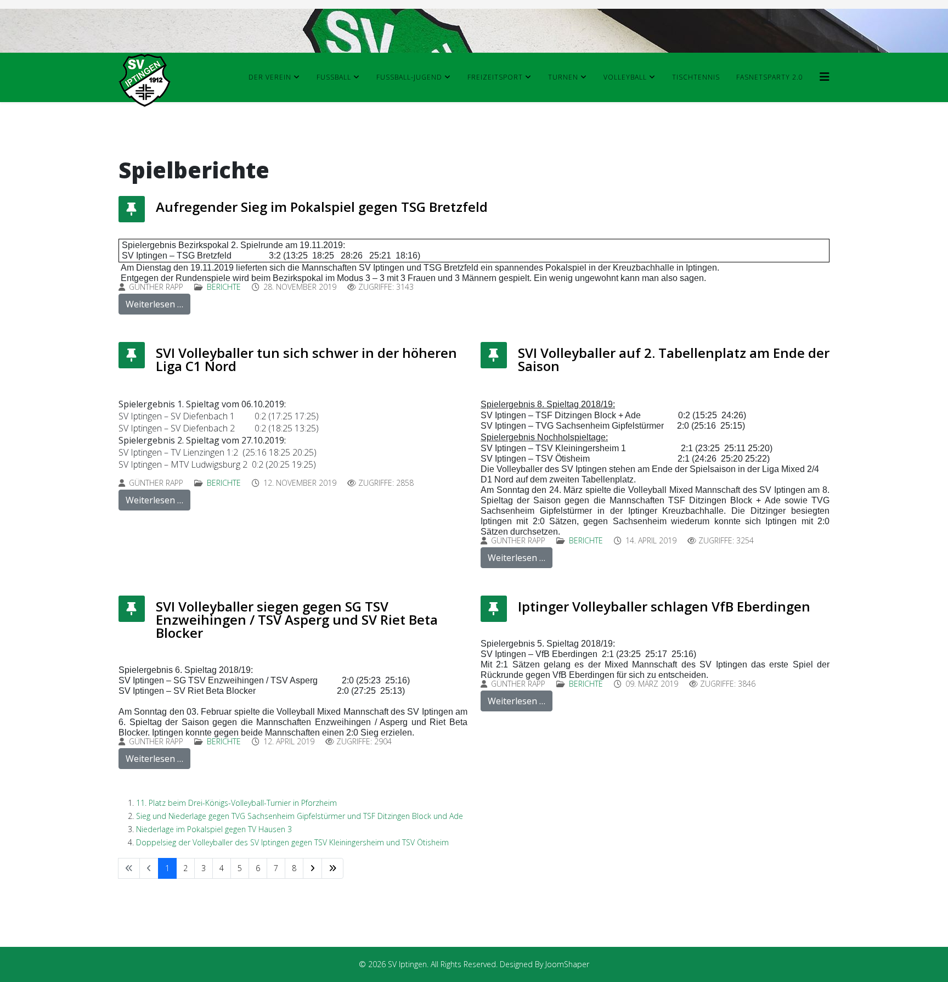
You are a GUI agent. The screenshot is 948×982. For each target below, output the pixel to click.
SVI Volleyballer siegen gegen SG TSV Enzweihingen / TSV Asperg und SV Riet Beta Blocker (297, 619)
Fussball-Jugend (409, 77)
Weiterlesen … (154, 304)
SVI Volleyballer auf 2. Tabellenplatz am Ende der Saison (674, 359)
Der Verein (270, 77)
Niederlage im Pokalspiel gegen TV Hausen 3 (214, 829)
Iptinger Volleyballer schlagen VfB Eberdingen (664, 606)
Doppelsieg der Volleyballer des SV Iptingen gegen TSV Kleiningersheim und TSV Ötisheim (292, 842)
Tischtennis (696, 77)
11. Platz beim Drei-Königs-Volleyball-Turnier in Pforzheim (236, 803)
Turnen (563, 77)
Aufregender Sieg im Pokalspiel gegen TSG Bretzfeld (322, 207)
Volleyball (625, 77)
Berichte (224, 287)
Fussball (334, 77)
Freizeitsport (495, 77)
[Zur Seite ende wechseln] (332, 868)
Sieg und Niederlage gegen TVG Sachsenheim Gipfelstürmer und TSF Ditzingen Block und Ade (299, 816)
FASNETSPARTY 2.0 (769, 77)
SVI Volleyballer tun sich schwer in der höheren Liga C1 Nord (306, 359)
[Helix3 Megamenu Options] (825, 76)
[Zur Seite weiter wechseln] (312, 868)
